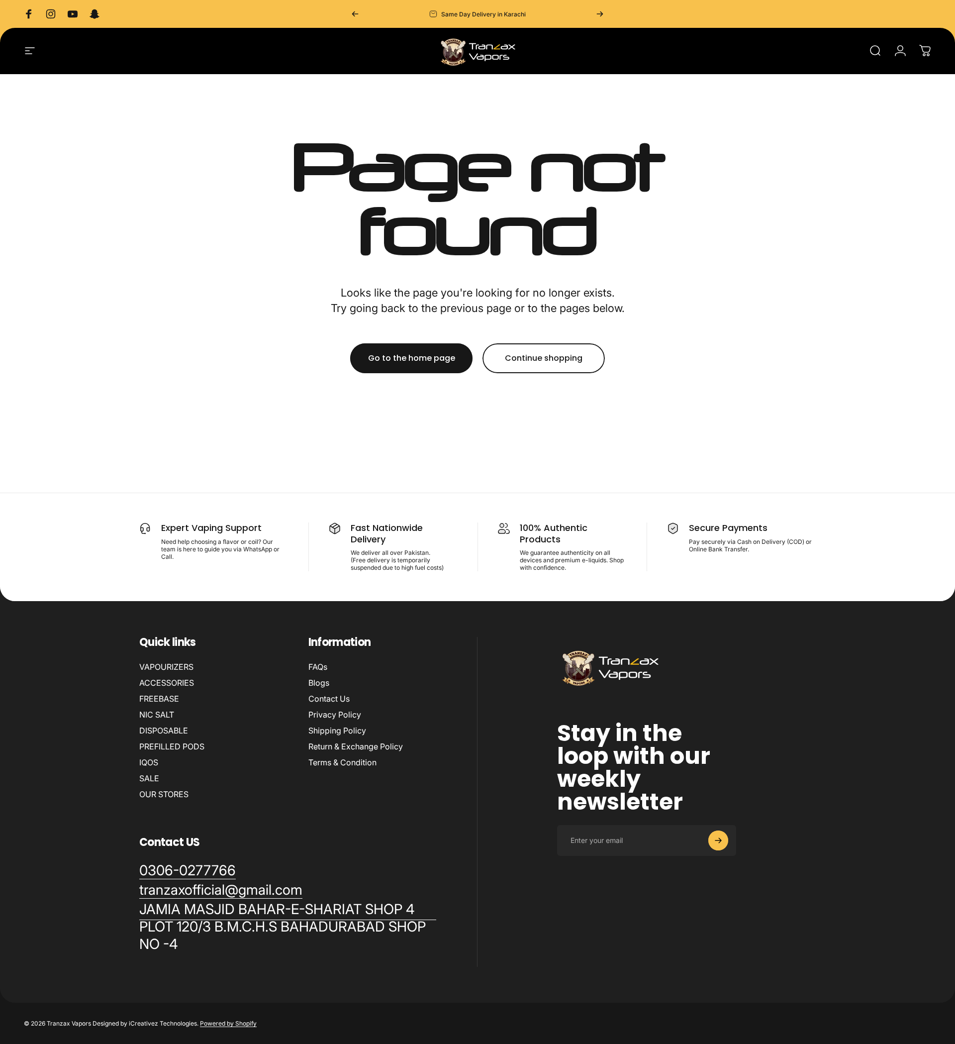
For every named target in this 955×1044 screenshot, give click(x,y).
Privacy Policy (334, 715)
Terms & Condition (342, 762)
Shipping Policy (337, 730)
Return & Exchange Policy (355, 746)
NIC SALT (156, 715)
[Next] (600, 14)
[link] (287, 927)
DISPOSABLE (163, 730)
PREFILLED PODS (171, 746)
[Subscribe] (718, 840)
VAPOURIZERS (166, 667)
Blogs (318, 683)
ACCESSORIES (166, 683)
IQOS (148, 762)
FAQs (317, 667)
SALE (149, 778)
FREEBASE (159, 699)
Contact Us (329, 699)
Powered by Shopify (228, 1023)
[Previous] (355, 14)
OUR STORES (164, 794)
